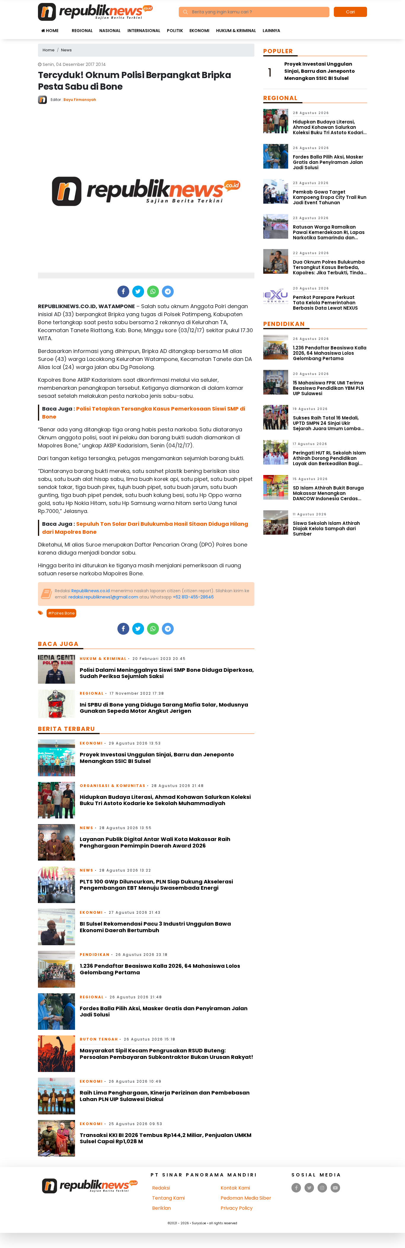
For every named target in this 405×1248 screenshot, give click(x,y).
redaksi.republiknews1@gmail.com (103, 597)
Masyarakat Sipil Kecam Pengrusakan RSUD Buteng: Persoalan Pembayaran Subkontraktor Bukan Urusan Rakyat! (166, 1054)
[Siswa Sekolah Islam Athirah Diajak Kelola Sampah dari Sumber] (275, 522)
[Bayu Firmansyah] (44, 99)
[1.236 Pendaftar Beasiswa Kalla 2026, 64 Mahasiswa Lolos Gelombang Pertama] (56, 968)
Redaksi (161, 1187)
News (86, 827)
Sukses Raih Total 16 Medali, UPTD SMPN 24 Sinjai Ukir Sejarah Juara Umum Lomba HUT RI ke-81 (327, 426)
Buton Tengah (99, 1039)
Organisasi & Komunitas (113, 785)
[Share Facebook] (123, 291)
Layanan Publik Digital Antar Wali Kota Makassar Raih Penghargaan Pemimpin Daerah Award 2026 (155, 842)
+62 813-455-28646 (193, 597)
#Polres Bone (61, 613)
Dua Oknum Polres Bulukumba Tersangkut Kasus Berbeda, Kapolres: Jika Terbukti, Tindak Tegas (329, 270)
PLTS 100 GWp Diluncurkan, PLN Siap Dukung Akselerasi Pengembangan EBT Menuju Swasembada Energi (156, 885)
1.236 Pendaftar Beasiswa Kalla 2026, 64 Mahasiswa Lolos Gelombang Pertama (160, 969)
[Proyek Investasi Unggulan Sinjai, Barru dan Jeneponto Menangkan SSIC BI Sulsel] (56, 757)
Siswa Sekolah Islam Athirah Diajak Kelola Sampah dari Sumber (326, 528)
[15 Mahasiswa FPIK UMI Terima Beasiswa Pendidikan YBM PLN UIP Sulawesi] (275, 381)
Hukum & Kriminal (236, 31)
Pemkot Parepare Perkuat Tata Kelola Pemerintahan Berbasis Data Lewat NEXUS (325, 302)
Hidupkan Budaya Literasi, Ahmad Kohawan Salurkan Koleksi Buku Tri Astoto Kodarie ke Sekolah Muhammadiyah (165, 800)
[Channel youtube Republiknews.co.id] (335, 1187)
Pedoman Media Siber (246, 1198)
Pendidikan (95, 954)
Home (51, 31)
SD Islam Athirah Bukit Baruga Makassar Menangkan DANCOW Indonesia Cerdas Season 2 (328, 496)
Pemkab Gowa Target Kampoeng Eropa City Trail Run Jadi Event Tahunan (329, 197)
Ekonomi (199, 31)
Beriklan (161, 1208)
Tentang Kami (168, 1198)
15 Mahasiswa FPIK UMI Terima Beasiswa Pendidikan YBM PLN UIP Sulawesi (328, 388)
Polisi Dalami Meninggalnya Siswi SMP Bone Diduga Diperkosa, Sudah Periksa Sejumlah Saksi (167, 673)
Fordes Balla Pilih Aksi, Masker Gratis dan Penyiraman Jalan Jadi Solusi (164, 1012)
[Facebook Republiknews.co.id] (296, 1187)
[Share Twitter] (138, 291)
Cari (350, 12)
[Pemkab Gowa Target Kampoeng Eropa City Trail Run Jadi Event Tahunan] (275, 191)
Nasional (110, 31)
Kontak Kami (235, 1187)
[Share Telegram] (168, 291)
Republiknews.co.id (90, 591)
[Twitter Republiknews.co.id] (309, 1187)
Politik (175, 31)
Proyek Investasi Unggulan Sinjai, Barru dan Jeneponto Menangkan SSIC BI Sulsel (157, 758)
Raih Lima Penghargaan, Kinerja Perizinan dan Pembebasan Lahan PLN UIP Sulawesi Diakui (165, 1096)
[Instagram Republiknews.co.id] (322, 1187)
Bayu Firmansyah (79, 99)
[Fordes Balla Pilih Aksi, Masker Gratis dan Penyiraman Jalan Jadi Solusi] (56, 1011)
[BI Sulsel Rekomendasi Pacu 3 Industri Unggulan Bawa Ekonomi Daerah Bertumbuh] (56, 926)
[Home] (95, 11)
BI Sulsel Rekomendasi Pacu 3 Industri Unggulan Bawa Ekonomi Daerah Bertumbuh (155, 927)
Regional (82, 31)
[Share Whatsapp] (152, 291)
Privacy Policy (237, 1208)
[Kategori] (65, 27)
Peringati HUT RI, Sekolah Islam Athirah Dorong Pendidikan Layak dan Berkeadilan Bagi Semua (329, 461)
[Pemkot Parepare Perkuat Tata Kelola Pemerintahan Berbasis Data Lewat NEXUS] (275, 296)
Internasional (143, 31)
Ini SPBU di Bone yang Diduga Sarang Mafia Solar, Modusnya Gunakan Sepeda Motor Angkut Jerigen (164, 708)
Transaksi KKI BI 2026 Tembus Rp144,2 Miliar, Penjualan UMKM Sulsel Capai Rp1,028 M (165, 1138)
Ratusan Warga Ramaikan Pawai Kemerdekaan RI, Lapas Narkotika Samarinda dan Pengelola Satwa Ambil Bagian (329, 235)
